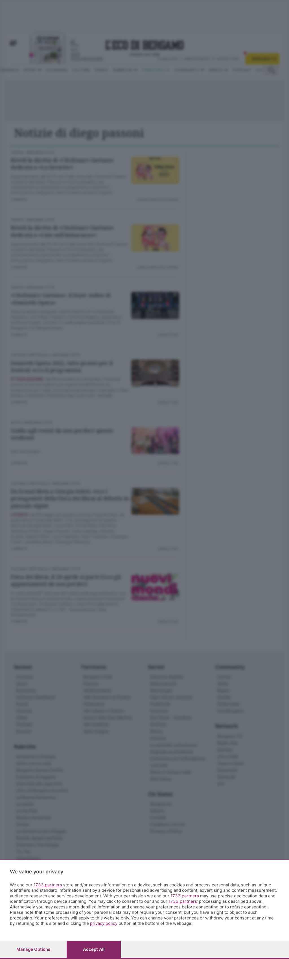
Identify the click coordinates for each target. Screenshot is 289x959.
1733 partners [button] (48, 885)
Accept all (93, 949)
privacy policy (103, 923)
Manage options (33, 949)
